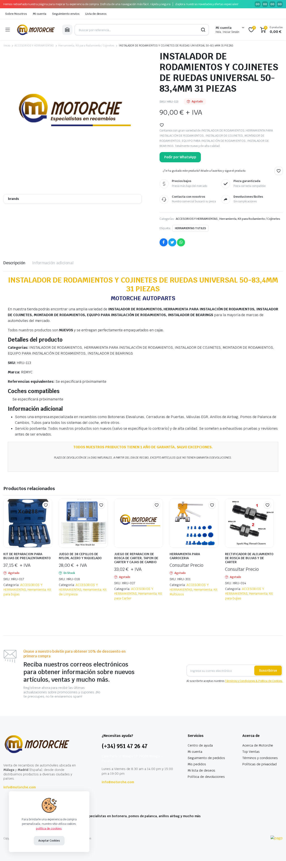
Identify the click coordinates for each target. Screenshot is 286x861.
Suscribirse (268, 670)
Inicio (6, 45)
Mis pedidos (197, 764)
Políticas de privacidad (259, 764)
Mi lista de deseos (201, 770)
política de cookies (49, 828)
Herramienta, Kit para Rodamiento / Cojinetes (86, 45)
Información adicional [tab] (53, 262)
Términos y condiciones (260, 758)
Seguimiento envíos (65, 14)
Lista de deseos (96, 14)
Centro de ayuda (200, 745)
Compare (48, 513)
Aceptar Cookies (49, 840)
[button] (162, 125)
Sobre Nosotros (16, 14)
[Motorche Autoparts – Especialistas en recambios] (35, 30)
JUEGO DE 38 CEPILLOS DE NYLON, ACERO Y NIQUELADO (80, 556)
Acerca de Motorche (257, 745)
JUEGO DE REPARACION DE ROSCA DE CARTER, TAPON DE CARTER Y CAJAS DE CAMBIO (136, 558)
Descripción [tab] (14, 262)
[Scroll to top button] (276, 851)
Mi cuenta (39, 14)
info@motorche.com (19, 787)
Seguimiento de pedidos (206, 758)
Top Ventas (251, 752)
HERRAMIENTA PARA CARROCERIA (185, 556)
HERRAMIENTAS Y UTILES (190, 228)
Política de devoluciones (206, 777)
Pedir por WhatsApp (180, 157)
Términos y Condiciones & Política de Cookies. (254, 681)
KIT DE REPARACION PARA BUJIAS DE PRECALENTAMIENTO (27, 556)
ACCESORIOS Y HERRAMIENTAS (34, 45)
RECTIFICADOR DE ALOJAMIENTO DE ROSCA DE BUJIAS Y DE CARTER (249, 558)
